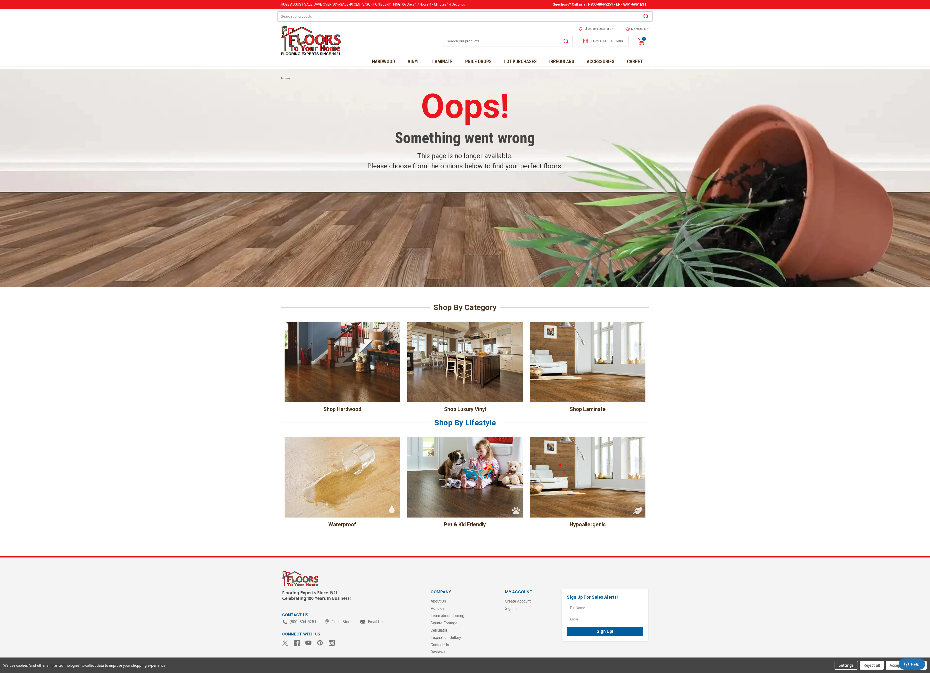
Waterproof (342, 524)
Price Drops (478, 61)
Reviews (438, 652)
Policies (438, 608)
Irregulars (561, 61)
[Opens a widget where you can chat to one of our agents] (912, 664)
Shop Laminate (588, 409)
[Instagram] (332, 643)
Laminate (442, 61)
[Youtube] (308, 643)
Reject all (872, 665)
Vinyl (414, 61)
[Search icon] (646, 17)
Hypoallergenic (588, 524)
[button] (636, 29)
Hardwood (383, 61)
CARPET (635, 61)
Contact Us (440, 644)
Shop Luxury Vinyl (465, 409)
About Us (438, 601)
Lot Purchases (520, 61)
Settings (846, 665)
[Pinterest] (320, 643)
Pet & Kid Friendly (465, 524)
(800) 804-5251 (303, 621)
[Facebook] (297, 643)
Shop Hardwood (342, 409)
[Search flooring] (566, 42)
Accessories (600, 61)
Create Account (518, 601)
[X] (285, 643)
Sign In (511, 608)
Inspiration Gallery (446, 637)
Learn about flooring (447, 615)
